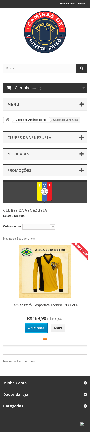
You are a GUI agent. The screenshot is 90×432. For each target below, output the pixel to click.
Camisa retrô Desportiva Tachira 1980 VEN (45, 305)
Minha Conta (15, 382)
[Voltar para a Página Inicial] (8, 120)
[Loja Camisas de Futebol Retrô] (45, 32)
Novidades (18, 153)
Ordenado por (12, 226)
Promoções (19, 170)
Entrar (81, 3)
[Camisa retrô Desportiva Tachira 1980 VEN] (45, 271)
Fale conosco (67, 3)
